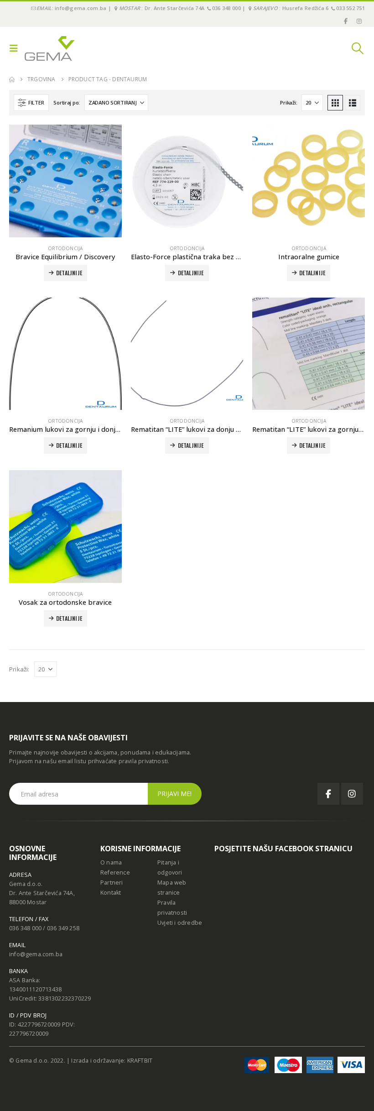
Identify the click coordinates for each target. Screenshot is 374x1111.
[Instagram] (359, 21)
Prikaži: (288, 102)
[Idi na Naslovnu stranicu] (12, 79)
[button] (16, 48)
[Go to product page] (65, 181)
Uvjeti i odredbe (179, 923)
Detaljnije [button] (69, 273)
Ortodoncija (65, 248)
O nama (111, 862)
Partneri (111, 882)
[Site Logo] (50, 48)
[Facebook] (346, 21)
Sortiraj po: (66, 102)
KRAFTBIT (140, 1060)
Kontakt (110, 892)
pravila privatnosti (143, 761)
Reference (115, 872)
